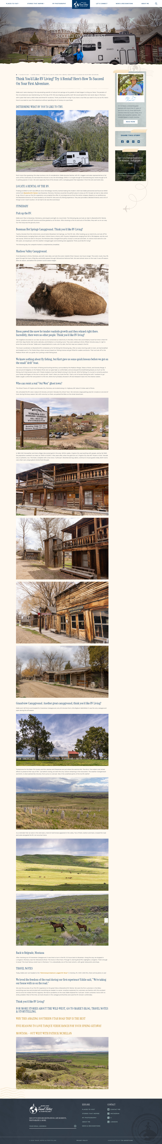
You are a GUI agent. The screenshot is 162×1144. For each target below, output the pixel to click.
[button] (106, 920)
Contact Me (115, 1109)
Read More (130, 122)
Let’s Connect (101, 3)
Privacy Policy (82, 1140)
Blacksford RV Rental (31, 193)
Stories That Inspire (35, 3)
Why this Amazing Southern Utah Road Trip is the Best (51, 1019)
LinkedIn (114, 1122)
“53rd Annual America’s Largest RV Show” (54, 973)
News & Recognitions (124, 3)
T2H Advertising (127, 1140)
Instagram (114, 1114)
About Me (145, 3)
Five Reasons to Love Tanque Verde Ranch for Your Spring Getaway (59, 1026)
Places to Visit (12, 3)
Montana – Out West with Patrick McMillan (44, 1033)
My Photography (59, 3)
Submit (141, 173)
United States (35, 74)
